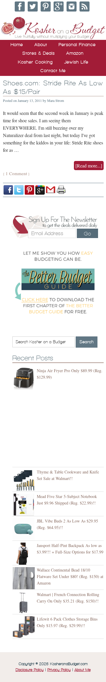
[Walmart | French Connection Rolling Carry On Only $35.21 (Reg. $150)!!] (24, 602)
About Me (82, 670)
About (40, 44)
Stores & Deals (38, 53)
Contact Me (53, 70)
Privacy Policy (59, 670)
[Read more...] (88, 165)
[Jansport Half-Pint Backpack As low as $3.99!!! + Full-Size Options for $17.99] (24, 553)
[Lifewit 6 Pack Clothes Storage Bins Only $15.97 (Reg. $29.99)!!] (24, 627)
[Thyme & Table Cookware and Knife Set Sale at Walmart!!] (24, 480)
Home (17, 44)
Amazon (75, 53)
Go (87, 234)
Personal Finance (77, 44)
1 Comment (16, 173)
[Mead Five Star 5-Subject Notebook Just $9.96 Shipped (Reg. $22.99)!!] (24, 504)
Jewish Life (76, 62)
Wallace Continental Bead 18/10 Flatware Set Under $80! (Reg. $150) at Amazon (70, 576)
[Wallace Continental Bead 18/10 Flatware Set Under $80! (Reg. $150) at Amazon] (24, 578)
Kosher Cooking (35, 62)
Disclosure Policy (30, 670)
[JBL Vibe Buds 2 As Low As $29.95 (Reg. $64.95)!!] (24, 529)
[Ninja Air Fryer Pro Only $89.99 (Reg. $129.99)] (24, 378)
